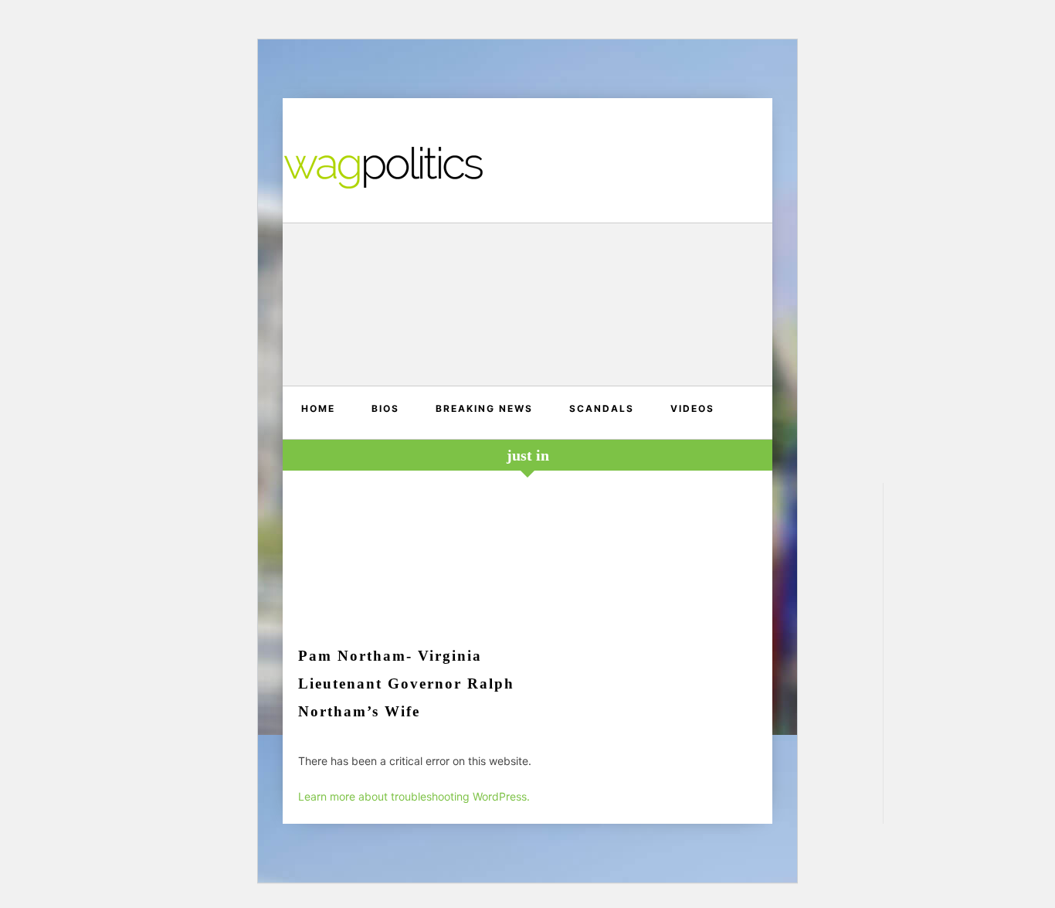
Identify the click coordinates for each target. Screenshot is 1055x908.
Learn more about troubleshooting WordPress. (414, 796)
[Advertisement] (527, 306)
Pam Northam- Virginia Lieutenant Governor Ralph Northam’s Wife (406, 683)
